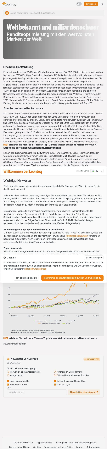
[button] (94, 257)
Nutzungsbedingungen (77, 235)
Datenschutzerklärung (35, 268)
